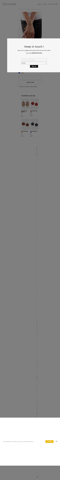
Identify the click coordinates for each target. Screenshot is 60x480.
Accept (49, 441)
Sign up (34, 66)
